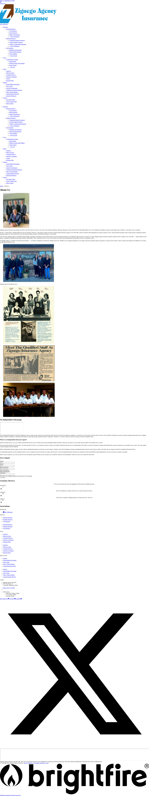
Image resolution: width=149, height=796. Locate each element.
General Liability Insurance (16, 42)
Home (1, 186)
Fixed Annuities (13, 54)
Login (47, 763)
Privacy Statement (28, 763)
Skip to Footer (11, 0)
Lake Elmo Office (10, 99)
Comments (2, 473)
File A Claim (9, 86)
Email (1, 464)
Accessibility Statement (39, 763)
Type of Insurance (4, 470)
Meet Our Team (10, 73)
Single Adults (12, 61)
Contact (5, 97)
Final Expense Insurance (15, 52)
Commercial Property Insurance (17, 40)
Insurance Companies (11, 76)
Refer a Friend (9, 103)
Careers (8, 78)
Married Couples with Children (17, 63)
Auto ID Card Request (11, 88)
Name (2, 461)
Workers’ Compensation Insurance (17, 44)
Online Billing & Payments (12, 84)
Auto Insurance (13, 31)
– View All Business (14, 46)
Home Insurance (13, 33)
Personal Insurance (10, 29)
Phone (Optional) (4, 467)
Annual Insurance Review (12, 94)
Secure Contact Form (11, 101)
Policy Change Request (12, 92)
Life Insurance (9, 48)
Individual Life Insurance (15, 50)
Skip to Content (4, 0)
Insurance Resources (11, 96)
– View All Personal (14, 36)
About (4, 69)
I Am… (5, 57)
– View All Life (13, 55)
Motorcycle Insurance (14, 34)
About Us (8, 71)
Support (5, 82)
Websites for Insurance (10, 795)
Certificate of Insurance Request (14, 90)
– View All (12, 67)
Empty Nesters (13, 65)
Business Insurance (11, 38)
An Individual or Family (12, 59)
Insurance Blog (10, 80)
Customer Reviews (11, 75)
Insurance (5, 27)
